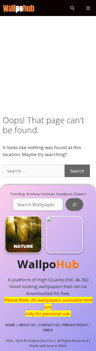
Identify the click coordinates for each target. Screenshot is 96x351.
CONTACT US (49, 324)
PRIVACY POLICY (75, 324)
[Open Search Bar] (72, 8)
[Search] (74, 204)
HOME (10, 324)
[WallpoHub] (19, 8)
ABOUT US (27, 324)
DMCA (48, 330)
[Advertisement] (48, 65)
